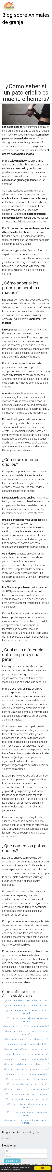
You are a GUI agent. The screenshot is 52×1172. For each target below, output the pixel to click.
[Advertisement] (26, 53)
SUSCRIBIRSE (12, 1161)
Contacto (6, 1138)
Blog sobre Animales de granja (26, 18)
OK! (42, 1168)
